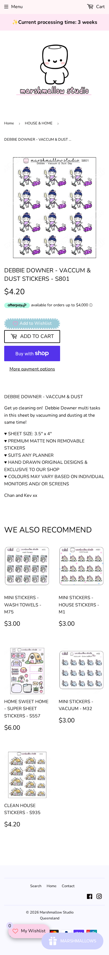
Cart (100, 7)
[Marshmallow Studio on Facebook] (90, 897)
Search (35, 886)
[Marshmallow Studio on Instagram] (99, 897)
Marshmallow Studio (57, 912)
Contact (68, 886)
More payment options (32, 369)
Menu (17, 7)
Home (9, 123)
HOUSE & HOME (39, 123)
